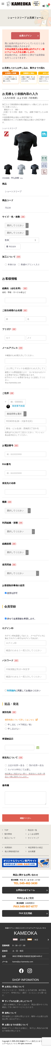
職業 (4, 502)
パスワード (7, 660)
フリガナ (6, 329)
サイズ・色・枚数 (11, 217)
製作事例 (8, 834)
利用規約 (11, 690)
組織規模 (6, 544)
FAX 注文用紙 (25, 913)
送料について (10, 1013)
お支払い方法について (14, 986)
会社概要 (31, 851)
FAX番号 (6, 464)
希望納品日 (7, 739)
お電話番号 (7, 445)
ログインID (7, 628)
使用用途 (6, 564)
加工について (9, 257)
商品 (4, 184)
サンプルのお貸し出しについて (18, 1001)
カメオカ (14, 1044)
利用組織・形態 (10, 523)
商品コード (7, 200)
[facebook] (21, 971)
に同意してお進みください (24, 690)
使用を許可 (12, 593)
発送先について (10, 757)
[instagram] (29, 971)
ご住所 (5, 393)
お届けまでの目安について (16, 1025)
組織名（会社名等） (12, 288)
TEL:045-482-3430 (25, 883)
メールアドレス (10, 348)
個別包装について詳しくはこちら (19, 720)
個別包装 (6, 712)
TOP (6, 830)
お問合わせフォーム (25, 890)
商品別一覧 (32, 830)
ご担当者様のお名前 (12, 310)
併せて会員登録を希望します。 (21, 619)
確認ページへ (25, 818)
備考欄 (5, 785)
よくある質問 (33, 834)
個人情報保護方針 (12, 851)
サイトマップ (33, 838)
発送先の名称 (9, 483)
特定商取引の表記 (35, 847)
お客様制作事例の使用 (13, 585)
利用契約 (8, 847)
